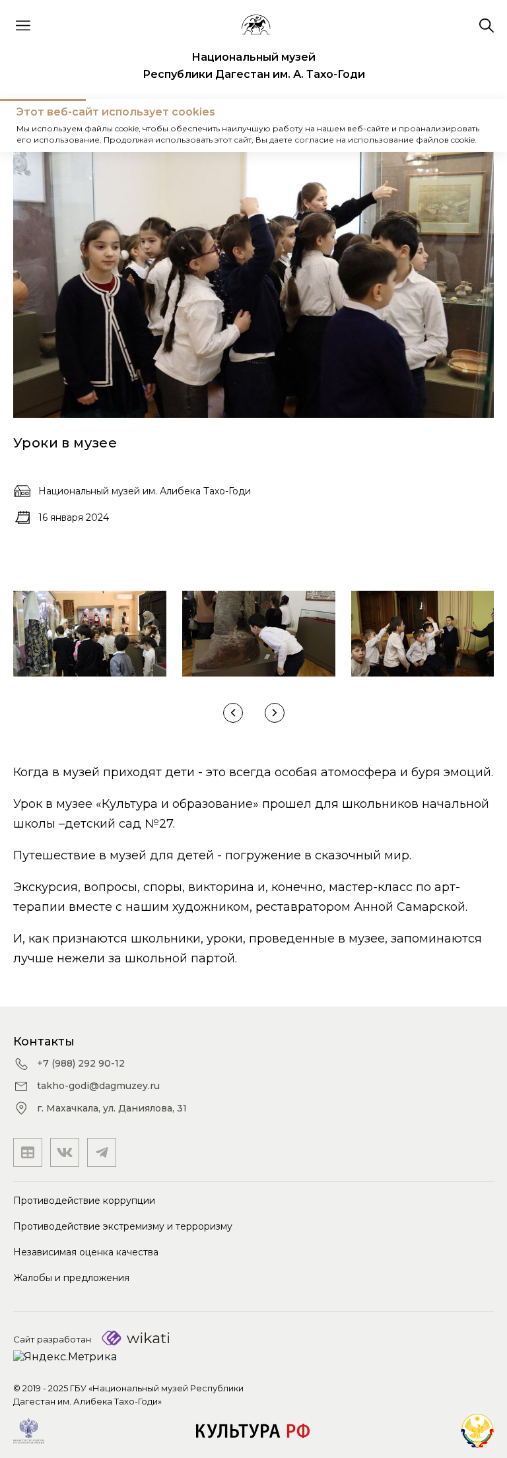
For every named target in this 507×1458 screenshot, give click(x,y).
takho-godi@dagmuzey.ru (98, 1086)
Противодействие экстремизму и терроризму (122, 1226)
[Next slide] (275, 713)
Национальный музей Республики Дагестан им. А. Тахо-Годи (254, 66)
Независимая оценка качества (85, 1252)
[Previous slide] (233, 713)
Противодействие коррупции (84, 1201)
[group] (89, 634)
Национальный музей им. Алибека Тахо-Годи (144, 491)
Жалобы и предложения (71, 1278)
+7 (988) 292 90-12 (81, 1063)
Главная (36, 125)
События (95, 125)
